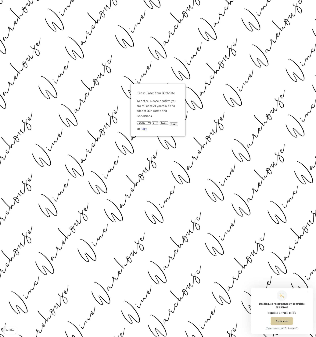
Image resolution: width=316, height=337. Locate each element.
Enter (173, 124)
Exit (144, 128)
